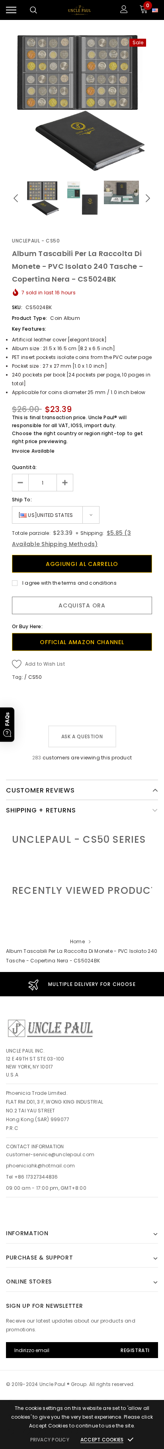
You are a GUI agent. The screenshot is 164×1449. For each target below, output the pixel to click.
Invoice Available (33, 451)
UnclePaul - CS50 (36, 240)
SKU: (17, 307)
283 (36, 757)
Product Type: (29, 318)
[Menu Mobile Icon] (11, 10)
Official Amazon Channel (82, 642)
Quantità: (24, 467)
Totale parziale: (31, 533)
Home (77, 941)
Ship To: (22, 499)
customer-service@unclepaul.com (50, 1154)
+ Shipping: (89, 533)
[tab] (87, 891)
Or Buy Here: (27, 626)
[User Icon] (124, 10)
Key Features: (29, 328)
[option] (82, 102)
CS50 (35, 677)
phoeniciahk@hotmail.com (40, 1165)
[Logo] (79, 10)
